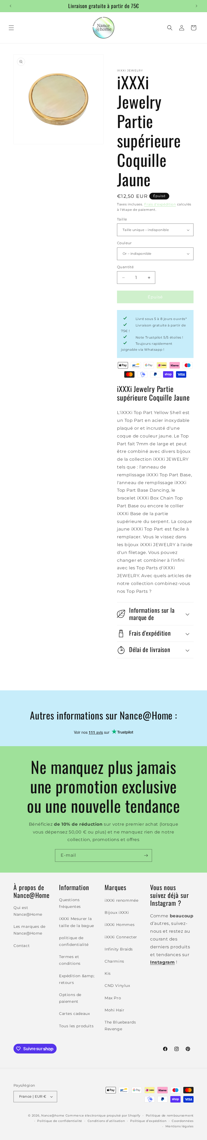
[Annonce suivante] (196, 6)
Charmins (114, 961)
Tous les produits (76, 1026)
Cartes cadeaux (74, 1013)
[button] (11, 28)
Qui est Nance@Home (27, 911)
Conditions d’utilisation (106, 1121)
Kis (108, 973)
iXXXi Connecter (121, 937)
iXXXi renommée (121, 900)
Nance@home (52, 1115)
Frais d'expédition (160, 204)
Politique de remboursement (170, 1115)
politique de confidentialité (74, 941)
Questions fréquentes (70, 903)
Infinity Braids (119, 949)
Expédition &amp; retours (77, 979)
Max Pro (113, 998)
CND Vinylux (117, 985)
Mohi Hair (114, 1010)
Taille (122, 219)
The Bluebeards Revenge (120, 1025)
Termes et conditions (70, 960)
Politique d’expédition (148, 1121)
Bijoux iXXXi (117, 912)
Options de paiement (70, 998)
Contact (21, 945)
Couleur (124, 243)
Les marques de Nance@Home (29, 930)
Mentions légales (179, 1126)
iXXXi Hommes (119, 924)
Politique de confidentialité (59, 1121)
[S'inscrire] (146, 855)
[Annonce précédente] (10, 6)
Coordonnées (183, 1121)
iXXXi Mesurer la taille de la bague (76, 922)
